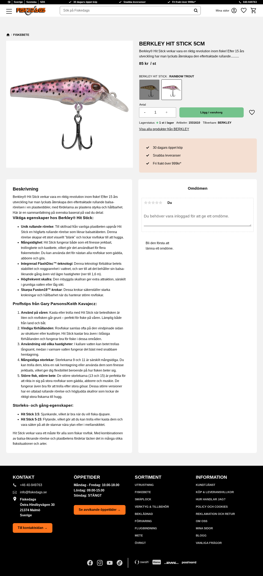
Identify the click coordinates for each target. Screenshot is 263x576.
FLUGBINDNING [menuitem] (146, 528)
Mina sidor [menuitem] (204, 528)
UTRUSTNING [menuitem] (144, 485)
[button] (9, 11)
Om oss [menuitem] (201, 521)
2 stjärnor (149, 202)
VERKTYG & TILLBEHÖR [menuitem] (152, 506)
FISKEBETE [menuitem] (143, 492)
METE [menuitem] (139, 535)
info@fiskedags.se (33, 492)
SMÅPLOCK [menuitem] (143, 499)
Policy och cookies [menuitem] (212, 506)
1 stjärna (146, 202)
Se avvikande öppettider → (100, 509)
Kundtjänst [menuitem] (205, 485)
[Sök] (196, 10)
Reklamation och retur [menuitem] (215, 514)
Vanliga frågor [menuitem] (209, 543)
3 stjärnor (153, 202)
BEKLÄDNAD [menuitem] (144, 514)
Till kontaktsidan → (32, 528)
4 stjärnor (157, 202)
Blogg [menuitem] (201, 535)
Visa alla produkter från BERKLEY (164, 129)
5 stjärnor (160, 202)
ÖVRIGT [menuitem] (140, 543)
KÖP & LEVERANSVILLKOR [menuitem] (215, 492)
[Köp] (211, 112)
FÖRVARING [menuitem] (143, 521)
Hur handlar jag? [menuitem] (211, 499)
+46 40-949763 (31, 485)
